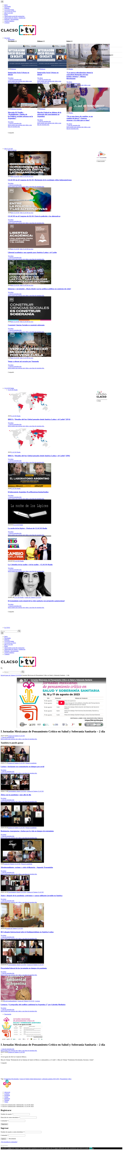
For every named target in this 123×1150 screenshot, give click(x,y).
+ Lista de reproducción (14, 79)
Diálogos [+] (41, 41)
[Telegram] (65, 143)
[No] (93, 1148)
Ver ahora (10, 78)
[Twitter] (65, 137)
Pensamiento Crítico (65, 1079)
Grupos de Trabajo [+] (103, 44)
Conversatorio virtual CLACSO (17, 791)
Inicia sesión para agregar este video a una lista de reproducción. (20, 82)
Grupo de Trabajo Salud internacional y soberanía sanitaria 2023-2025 (39, 1079)
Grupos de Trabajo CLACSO (32, 597)
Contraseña (4, 1121)
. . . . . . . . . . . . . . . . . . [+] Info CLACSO (101, 160)
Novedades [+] (12, 41)
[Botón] (1, 1054)
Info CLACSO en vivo (26, 176)
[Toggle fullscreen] (5, 1145)
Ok (91, 1148)
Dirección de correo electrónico (10, 1117)
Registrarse (4, 1124)
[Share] (3, 1145)
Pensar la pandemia (30, 763)
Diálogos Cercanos (16, 109)
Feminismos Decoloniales (11, 1079)
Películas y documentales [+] (104, 55)
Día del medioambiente (10, 1001)
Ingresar (3, 1138)
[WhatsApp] (65, 140)
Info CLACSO (12, 150)
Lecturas (37, 1001)
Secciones (7, 38)
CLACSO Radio (13, 390)
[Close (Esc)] (1, 1145)
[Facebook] (65, 135)
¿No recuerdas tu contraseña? (9, 1142)
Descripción (7, 1014)
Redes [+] (69, 41)
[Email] (65, 146)
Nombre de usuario (7, 1114)
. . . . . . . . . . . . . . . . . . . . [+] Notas (102, 400)
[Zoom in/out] (7, 1145)
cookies (9, 1148)
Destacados (11, 39)
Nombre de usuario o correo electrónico (12, 1132)
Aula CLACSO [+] (101, 49)
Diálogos (13, 69)
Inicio (2, 675)
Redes (71, 69)
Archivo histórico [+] (102, 60)
